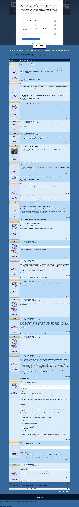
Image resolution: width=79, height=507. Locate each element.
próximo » (68, 56)
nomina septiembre (43, 54)
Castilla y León (33, 54)
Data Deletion (32, 43)
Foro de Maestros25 (13, 54)
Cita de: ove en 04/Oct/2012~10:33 (25, 384)
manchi (14, 202)
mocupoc (14, 63)
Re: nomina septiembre (29, 82)
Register (22, 80)
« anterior (63, 56)
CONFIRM (31, 38)
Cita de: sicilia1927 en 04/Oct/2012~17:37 (26, 445)
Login (26, 80)
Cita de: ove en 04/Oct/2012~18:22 (25, 468)
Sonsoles (14, 163)
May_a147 (14, 145)
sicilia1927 (14, 102)
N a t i (42, 497)
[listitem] (39, 18)
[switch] (54, 21)
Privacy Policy (46, 43)
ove (14, 355)
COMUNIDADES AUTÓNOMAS (24, 54)
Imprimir (68, 58)
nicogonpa (14, 121)
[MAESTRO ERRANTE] (16, 369)
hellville (14, 133)
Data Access (39, 43)
